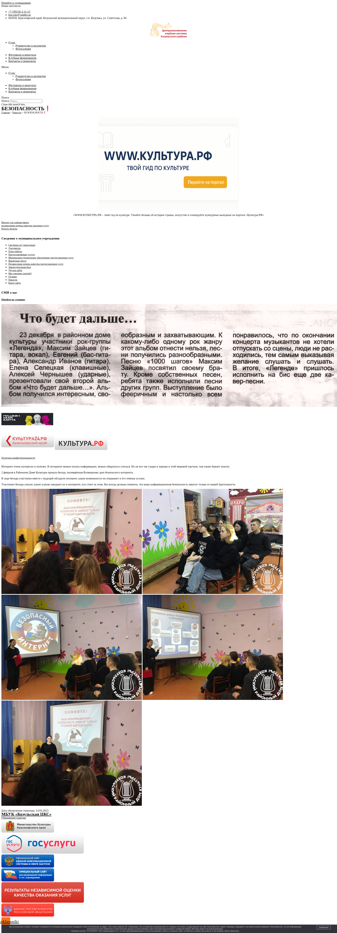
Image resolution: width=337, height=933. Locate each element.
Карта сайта (14, 283)
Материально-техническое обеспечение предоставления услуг (41, 257)
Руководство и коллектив (30, 45)
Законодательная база (19, 267)
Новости (12, 280)
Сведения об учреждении (21, 245)
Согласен (323, 927)
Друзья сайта (15, 270)
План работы (15, 251)
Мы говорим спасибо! (20, 273)
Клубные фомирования (22, 57)
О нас (11, 42)
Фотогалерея (23, 48)
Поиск (5, 100)
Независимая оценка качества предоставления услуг (36, 264)
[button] (168, 67)
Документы (14, 248)
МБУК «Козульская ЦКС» (26, 814)
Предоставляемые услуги (21, 254)
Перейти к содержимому (16, 2)
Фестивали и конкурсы (22, 54)
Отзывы (12, 276)
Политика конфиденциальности (18, 458)
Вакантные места (17, 261)
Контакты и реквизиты (22, 61)
